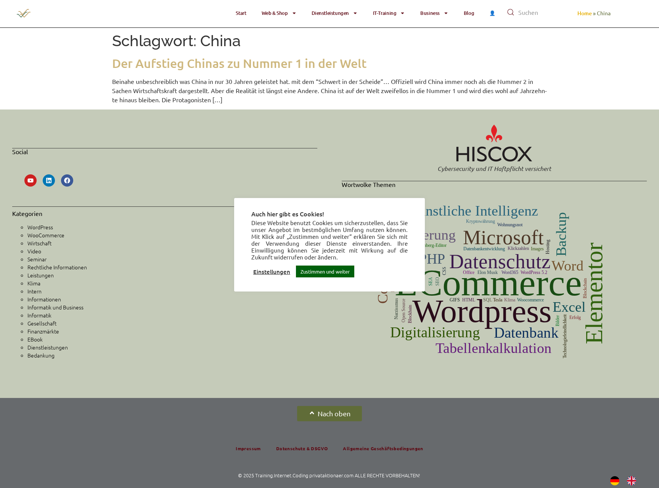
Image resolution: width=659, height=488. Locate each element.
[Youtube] (30, 180)
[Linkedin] (49, 180)
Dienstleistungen (47, 347)
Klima (33, 283)
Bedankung (41, 355)
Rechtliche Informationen (57, 267)
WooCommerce (45, 235)
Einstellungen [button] (271, 271)
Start (241, 13)
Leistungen (40, 275)
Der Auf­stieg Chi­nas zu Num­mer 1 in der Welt (239, 63)
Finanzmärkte (43, 331)
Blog (469, 13)
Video (34, 251)
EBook (35, 339)
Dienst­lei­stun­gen (330, 13)
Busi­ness (430, 13)
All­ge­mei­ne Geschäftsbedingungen (383, 448)
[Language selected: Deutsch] (627, 480)
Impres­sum (248, 448)
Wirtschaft (39, 243)
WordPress (40, 227)
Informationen (44, 299)
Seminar (37, 259)
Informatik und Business (55, 307)
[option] (633, 480)
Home (584, 13)
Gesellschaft (41, 323)
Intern (34, 291)
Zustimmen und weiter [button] (325, 271)
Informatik (39, 315)
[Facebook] (67, 180)
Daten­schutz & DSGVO (302, 448)
